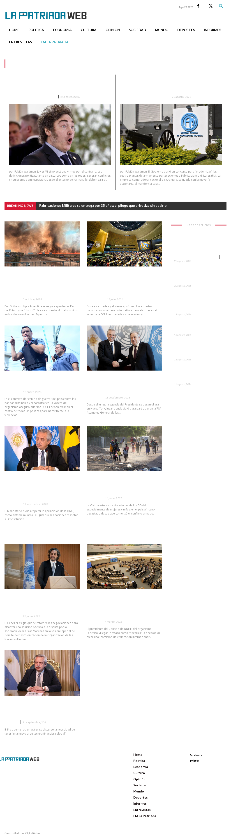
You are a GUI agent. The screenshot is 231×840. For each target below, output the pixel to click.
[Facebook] (198, 6)
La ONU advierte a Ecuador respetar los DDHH (35, 381)
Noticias (11, 299)
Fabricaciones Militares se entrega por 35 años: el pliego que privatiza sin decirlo (170, 85)
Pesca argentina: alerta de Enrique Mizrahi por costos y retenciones (196, 374)
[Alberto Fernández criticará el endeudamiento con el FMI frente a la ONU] (42, 672)
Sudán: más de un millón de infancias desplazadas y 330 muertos (118, 484)
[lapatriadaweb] (50, 11)
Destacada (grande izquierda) (32, 96)
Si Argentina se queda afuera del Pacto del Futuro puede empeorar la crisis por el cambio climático (41, 282)
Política (93, 621)
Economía (94, 299)
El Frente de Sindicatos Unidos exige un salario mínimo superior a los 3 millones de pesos (198, 302)
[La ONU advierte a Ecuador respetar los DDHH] (42, 348)
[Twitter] (211, 6)
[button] (221, 6)
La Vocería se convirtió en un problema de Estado (196, 327)
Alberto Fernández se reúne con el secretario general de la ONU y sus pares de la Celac (124, 383)
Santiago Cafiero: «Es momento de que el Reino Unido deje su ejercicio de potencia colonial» (39, 602)
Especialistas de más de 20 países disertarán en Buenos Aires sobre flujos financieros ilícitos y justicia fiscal (124, 282)
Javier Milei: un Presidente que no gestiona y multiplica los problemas (52, 85)
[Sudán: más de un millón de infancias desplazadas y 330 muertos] (124, 448)
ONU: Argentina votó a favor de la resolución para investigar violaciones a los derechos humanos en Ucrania (122, 605)
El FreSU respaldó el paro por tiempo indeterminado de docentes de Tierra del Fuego (197, 349)
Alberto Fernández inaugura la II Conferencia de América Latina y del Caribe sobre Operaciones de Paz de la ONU (41, 487)
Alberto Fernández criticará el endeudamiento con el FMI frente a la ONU (38, 708)
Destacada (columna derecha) (143, 96)
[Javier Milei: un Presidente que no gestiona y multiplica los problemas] (60, 134)
